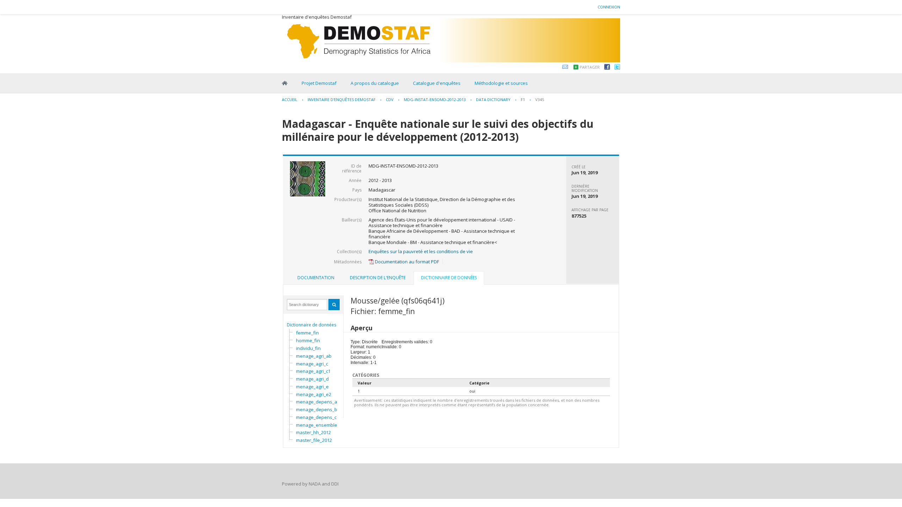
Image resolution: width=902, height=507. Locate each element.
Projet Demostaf (319, 83)
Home (285, 83)
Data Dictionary (493, 99)
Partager (590, 67)
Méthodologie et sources (501, 83)
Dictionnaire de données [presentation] (449, 278)
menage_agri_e (312, 386)
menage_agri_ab (314, 356)
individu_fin (308, 348)
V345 (539, 99)
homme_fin (308, 340)
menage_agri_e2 (313, 394)
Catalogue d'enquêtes (437, 83)
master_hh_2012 (313, 432)
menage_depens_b (316, 409)
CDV (390, 99)
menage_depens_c (316, 417)
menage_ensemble (316, 425)
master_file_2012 (314, 440)
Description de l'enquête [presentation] (378, 278)
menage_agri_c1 (313, 371)
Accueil (289, 99)
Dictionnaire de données (311, 325)
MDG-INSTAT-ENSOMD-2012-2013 (435, 99)
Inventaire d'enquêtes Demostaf (342, 99)
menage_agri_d (312, 379)
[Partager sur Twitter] (617, 68)
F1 (523, 99)
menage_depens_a (316, 402)
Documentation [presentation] (315, 278)
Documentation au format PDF (406, 261)
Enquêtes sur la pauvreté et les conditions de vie (421, 251)
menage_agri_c (312, 364)
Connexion (609, 7)
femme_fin (307, 333)
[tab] (316, 277)
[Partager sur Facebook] (607, 68)
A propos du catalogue (375, 83)
